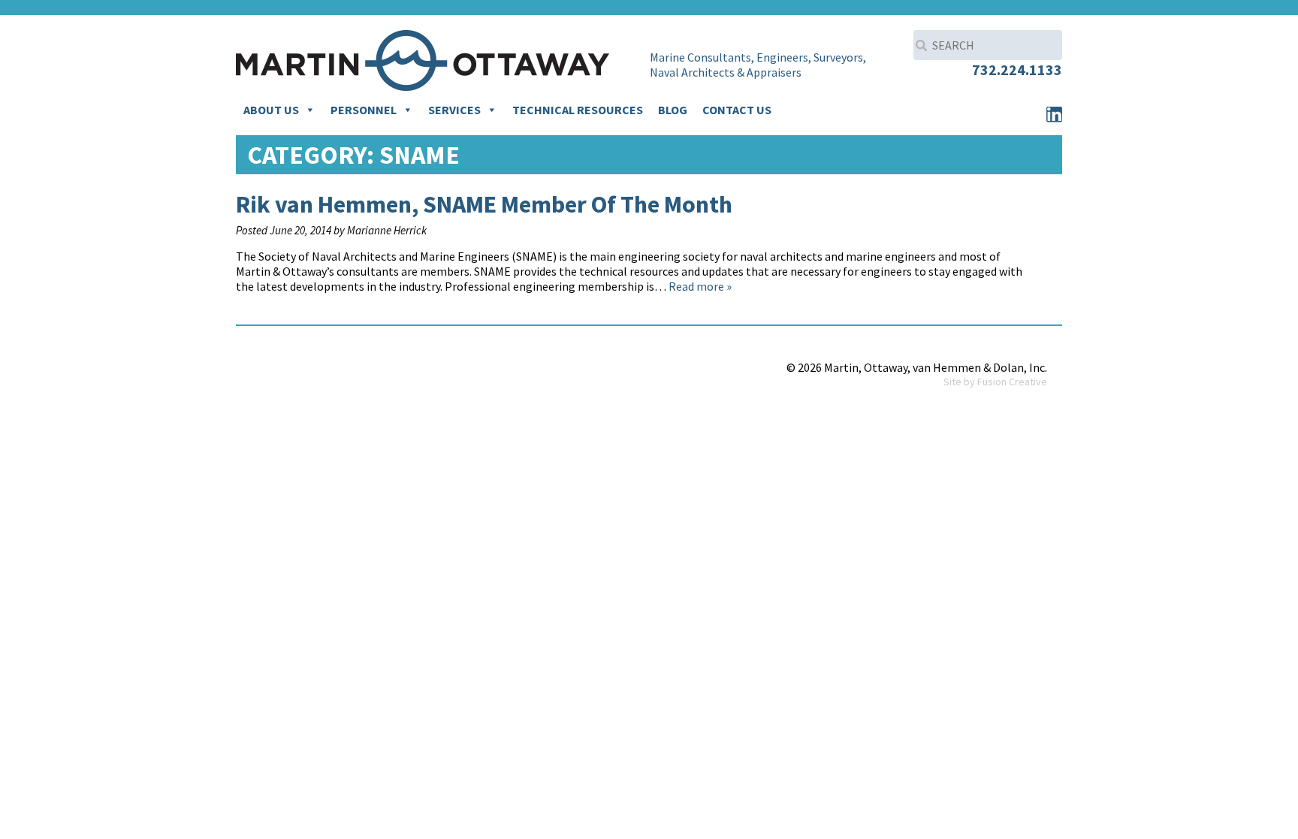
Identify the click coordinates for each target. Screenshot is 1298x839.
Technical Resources (577, 109)
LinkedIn (1054, 114)
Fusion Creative (1012, 381)
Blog (672, 109)
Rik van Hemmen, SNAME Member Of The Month (484, 204)
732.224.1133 (1017, 69)
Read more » (700, 286)
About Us (271, 109)
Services (454, 109)
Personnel (364, 109)
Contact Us (736, 109)
